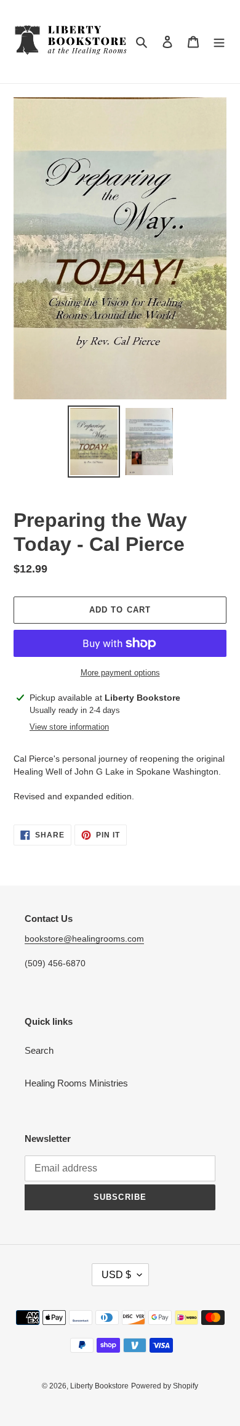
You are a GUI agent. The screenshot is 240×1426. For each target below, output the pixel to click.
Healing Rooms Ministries (76, 1083)
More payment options (120, 672)
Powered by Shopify (164, 1386)
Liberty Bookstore (99, 1386)
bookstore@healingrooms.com (84, 938)
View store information (69, 726)
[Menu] (219, 41)
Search (39, 1050)
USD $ (116, 1274)
